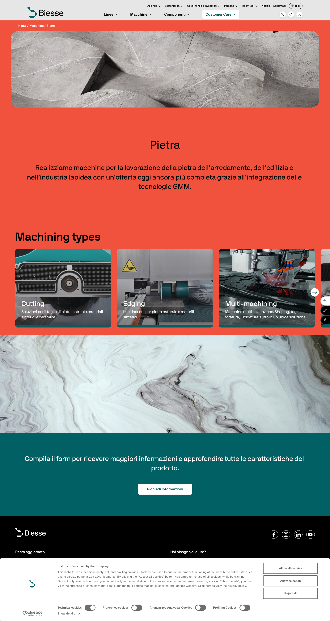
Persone (229, 6)
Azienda (152, 6)
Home (22, 25)
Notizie (266, 6)
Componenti (175, 14)
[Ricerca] (291, 14)
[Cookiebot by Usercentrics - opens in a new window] (32, 613)
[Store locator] (283, 14)
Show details (66, 613)
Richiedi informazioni (165, 489)
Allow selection (290, 580)
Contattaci (279, 6)
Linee (108, 14)
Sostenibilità (172, 6)
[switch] (136, 608)
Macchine (138, 14)
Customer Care (218, 14)
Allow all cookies (290, 568)
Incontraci (248, 6)
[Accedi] (299, 14)
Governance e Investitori (202, 6)
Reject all (290, 593)
